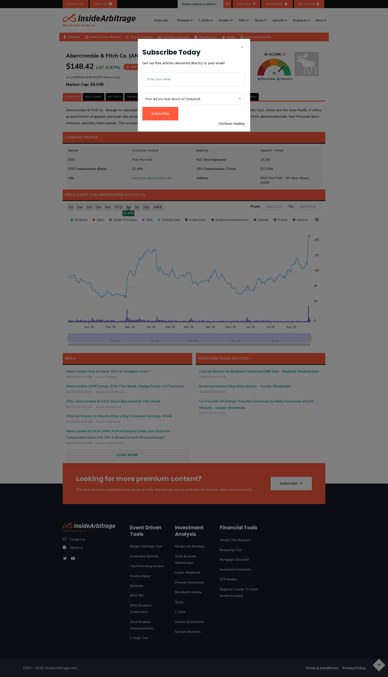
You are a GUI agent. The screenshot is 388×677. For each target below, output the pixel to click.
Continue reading (231, 123)
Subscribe (160, 113)
